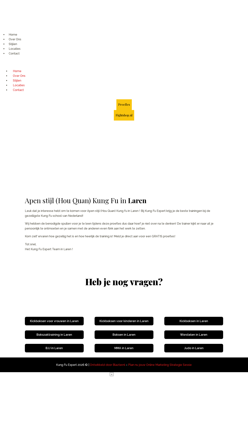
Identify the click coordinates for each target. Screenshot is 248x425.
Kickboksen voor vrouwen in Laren (54, 321)
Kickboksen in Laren (194, 321)
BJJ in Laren (54, 348)
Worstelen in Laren (193, 334)
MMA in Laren (123, 348)
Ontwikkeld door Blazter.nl (107, 365)
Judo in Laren (194, 348)
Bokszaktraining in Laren (54, 334)
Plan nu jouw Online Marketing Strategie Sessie (160, 365)
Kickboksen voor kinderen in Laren (124, 321)
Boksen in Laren (124, 334)
